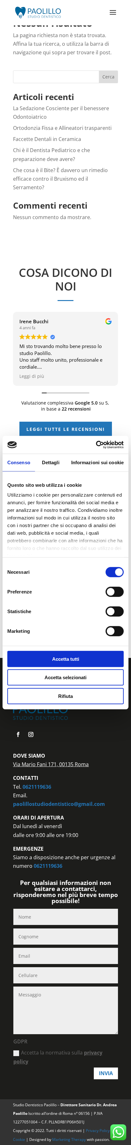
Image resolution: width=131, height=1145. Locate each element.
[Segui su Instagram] (31, 734)
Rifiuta (65, 696)
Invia (106, 1073)
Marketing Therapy (69, 1139)
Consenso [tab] (18, 462)
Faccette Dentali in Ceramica (47, 139)
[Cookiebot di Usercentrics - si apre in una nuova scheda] (96, 445)
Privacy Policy (98, 1130)
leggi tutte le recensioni (65, 429)
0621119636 (37, 786)
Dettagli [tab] (50, 462)
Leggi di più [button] (31, 376)
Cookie (19, 1139)
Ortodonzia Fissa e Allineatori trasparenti (62, 127)
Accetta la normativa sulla (57, 1057)
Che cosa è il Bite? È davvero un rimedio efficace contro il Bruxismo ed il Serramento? (60, 179)
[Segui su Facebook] (18, 734)
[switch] (115, 591)
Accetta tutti (65, 658)
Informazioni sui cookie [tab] (97, 462)
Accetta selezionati (65, 677)
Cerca (108, 77)
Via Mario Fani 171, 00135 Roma (51, 764)
